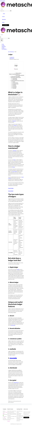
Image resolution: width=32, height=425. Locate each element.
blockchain (14, 121)
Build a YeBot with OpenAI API (11, 413)
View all (8, 421)
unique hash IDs (16, 382)
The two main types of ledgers (15, 76)
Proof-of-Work (14, 171)
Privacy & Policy (5, 419)
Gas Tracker (4, 418)
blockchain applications (16, 401)
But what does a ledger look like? (16, 77)
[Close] (1, 40)
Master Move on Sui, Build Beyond (19, 418)
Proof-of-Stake (10, 188)
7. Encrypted (14, 88)
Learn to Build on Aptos (20, 416)
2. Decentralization (15, 82)
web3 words (12, 402)
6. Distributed (14, 87)
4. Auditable (14, 84)
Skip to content (2, 0)
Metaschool (12, 57)
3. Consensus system (15, 83)
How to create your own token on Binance (11, 415)
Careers (5, 413)
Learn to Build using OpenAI (19, 412)
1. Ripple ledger (15, 78)
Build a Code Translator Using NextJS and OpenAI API (11, 412)
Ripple (18, 269)
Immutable (13, 358)
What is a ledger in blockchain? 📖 (18, 74)
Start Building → (5, 25)
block (14, 159)
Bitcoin (13, 167)
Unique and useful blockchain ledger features (17, 80)
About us (4, 411)
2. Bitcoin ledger (15, 79)
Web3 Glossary (12, 51)
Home (4, 13)
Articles (3, 22)
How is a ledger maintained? (20, 75)
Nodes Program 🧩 (5, 415)
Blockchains (4, 19)
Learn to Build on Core (20, 415)
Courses (3, 16)
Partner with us (4, 417)
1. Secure (14, 81)
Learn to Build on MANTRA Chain (19, 414)
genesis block (13, 325)
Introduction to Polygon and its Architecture (11, 417)
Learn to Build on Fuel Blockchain (20, 420)
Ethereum (15, 125)
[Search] (10, 10)
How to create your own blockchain (10, 419)
